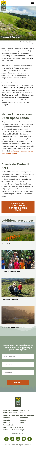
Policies (6, 418)
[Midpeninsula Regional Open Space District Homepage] (3, 3)
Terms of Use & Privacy (13, 427)
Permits (6, 422)
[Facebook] (6, 439)
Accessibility (8, 425)
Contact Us (24, 410)
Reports (6, 420)
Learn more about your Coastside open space (18, 206)
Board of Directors (11, 415)
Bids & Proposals (27, 415)
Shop (22, 422)
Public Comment (10, 413)
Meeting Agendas (10, 410)
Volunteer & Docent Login (14, 430)
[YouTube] (24, 439)
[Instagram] (18, 439)
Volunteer (24, 418)
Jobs (22, 413)
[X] (12, 439)
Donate (23, 420)
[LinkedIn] (29, 439)
